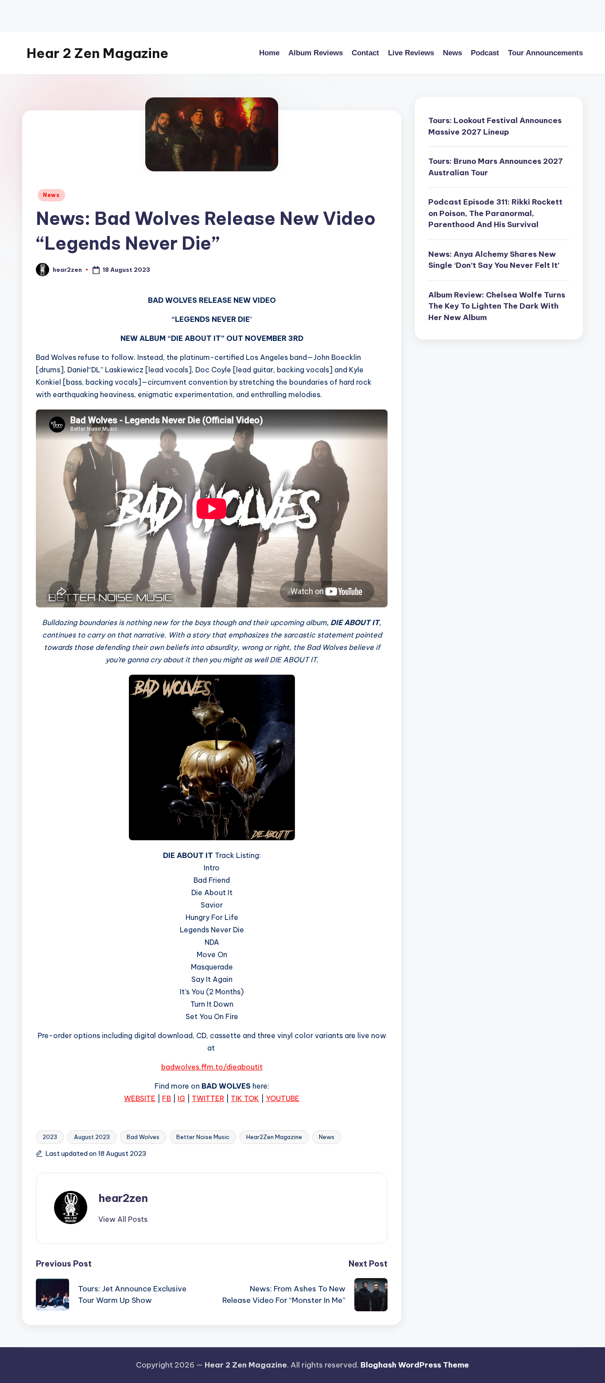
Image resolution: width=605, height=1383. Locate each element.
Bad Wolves (143, 1136)
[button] (122, 1219)
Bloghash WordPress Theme (415, 1365)
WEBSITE (139, 1098)
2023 (50, 1136)
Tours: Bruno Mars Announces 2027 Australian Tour (495, 167)
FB (166, 1098)
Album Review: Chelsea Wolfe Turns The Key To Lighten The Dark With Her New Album (496, 306)
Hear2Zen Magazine (274, 1136)
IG (181, 1098)
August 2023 (92, 1136)
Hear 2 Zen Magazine (97, 53)
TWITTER (208, 1098)
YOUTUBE (282, 1098)
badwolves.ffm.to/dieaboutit (212, 1066)
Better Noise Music (202, 1136)
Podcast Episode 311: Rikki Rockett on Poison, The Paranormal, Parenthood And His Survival (495, 213)
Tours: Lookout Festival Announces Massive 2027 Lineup (495, 126)
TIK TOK (245, 1098)
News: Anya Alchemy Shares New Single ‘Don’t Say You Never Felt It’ (493, 259)
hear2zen (123, 1198)
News (51, 195)
